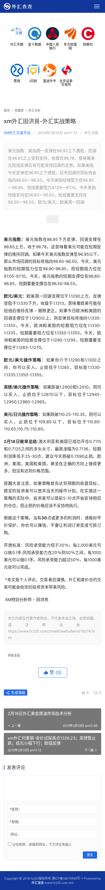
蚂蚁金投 (14, 655)
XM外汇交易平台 (17, 133)
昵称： (16, 809)
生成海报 (17, 692)
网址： (15, 834)
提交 (90, 855)
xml (71, 883)
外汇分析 (91, 133)
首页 (7, 110)
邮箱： (16, 821)
